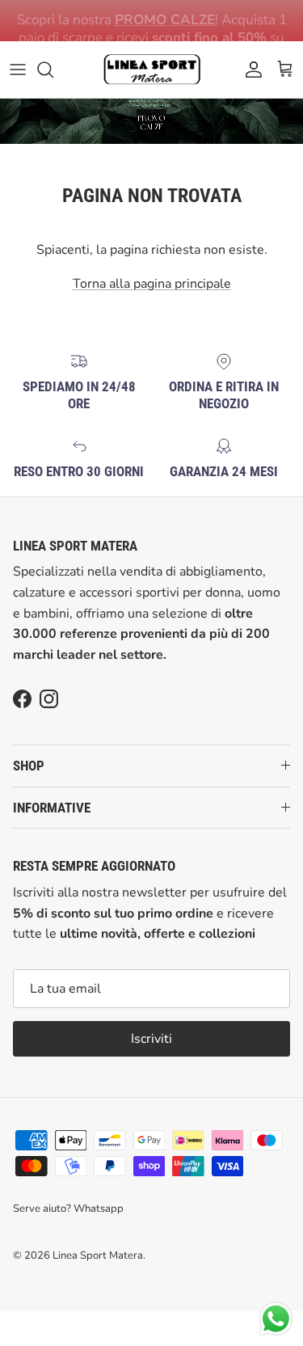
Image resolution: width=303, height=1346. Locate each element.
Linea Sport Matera (98, 1255)
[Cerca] (53, 69)
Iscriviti (151, 1039)
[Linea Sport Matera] (151, 69)
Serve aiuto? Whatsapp (68, 1208)
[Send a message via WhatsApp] (276, 1319)
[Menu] (18, 69)
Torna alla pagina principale (152, 284)
